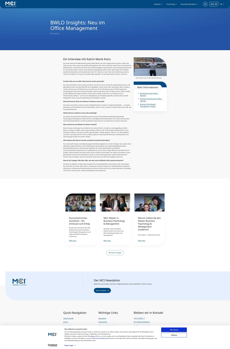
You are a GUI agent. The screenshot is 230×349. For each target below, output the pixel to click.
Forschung (171, 4)
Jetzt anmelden (101, 290)
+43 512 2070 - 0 (139, 318)
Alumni (65, 322)
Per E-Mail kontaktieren (142, 322)
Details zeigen (69, 345)
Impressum (102, 318)
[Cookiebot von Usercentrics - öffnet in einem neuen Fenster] (52, 345)
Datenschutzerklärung (99, 338)
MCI (212, 4)
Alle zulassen (174, 330)
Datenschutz (102, 322)
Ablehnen (174, 335)
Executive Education (188, 4)
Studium (157, 4)
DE (221, 4)
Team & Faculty (68, 318)
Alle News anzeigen (115, 253)
